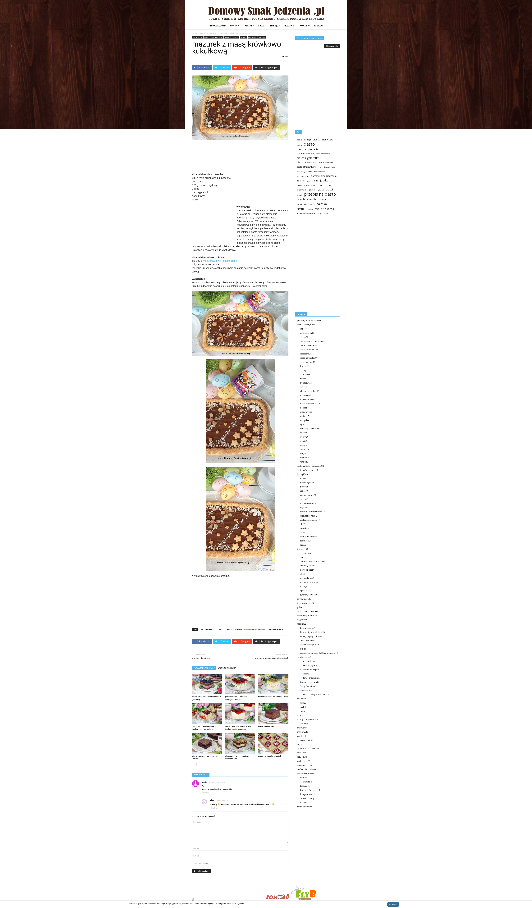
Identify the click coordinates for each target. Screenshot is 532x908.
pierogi (321, 190)
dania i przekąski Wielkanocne (317, 694)
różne (306, 374)
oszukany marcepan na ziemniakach (271, 658)
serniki (304, 449)
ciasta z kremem (309, 349)
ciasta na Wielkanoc (216, 37)
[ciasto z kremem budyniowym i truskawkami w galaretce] (240, 713)
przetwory (302, 727)
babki (303, 328)
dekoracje (302, 549)
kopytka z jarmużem (201, 658)
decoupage (305, 786)
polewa (303, 432)
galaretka (301, 180)
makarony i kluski (308, 503)
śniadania (302, 752)
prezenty (304, 802)
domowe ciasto (329, 167)
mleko (303, 648)
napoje (274, 25)
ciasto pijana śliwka (266, 726)
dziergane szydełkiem (310, 794)
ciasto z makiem (326, 162)
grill (299, 607)
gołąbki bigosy (307, 482)
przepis (299, 195)
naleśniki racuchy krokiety (312, 511)
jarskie (304, 491)
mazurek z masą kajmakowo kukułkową (250, 629)
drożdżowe (306, 382)
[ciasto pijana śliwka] (273, 713)
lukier (302, 574)
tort (317, 209)
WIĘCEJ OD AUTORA (227, 668)
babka (299, 140)
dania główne (304, 474)
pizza (300, 715)
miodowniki (306, 412)
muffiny (304, 416)
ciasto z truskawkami (306, 167)
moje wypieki (302, 190)
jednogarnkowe (308, 495)
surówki (304, 528)
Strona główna (217, 25)
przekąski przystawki (307, 719)
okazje (303, 25)
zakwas (303, 711)
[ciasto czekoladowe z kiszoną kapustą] (207, 743)
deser (320, 167)
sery (299, 744)
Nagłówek (302, 619)
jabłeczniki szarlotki (309, 391)
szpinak (310, 209)
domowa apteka (305, 599)
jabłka (324, 180)
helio (316, 181)
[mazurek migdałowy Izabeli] (273, 743)
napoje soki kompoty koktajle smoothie (319, 653)
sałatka (322, 203)
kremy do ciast (307, 569)
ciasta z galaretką (309, 345)
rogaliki (304, 441)
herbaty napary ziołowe (311, 636)
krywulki (307, 781)
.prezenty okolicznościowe (309, 320)
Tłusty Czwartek (308, 686)
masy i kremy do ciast (310, 403)
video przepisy (304, 765)
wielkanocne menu (306, 213)
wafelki (304, 461)
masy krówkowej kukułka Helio (220, 260)
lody (306, 370)
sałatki (248, 25)
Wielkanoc (262, 37)
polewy (303, 586)
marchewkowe (307, 399)
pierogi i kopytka (308, 515)
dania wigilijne (310, 665)
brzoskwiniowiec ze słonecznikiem (273, 697)
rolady (303, 445)
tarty (302, 532)
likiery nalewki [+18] (309, 644)
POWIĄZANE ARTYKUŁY (204, 668)
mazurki (243, 37)
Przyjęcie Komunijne (310, 669)
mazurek (229, 629)
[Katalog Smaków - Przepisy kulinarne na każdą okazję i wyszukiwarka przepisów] (228, 900)
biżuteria (305, 777)
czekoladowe (306, 553)
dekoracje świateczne (310, 790)
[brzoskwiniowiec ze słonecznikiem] (273, 684)
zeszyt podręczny (305, 806)
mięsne (304, 507)
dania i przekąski (311, 678)
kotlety (304, 499)
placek (329, 189)
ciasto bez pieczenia (307, 149)
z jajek (303, 590)
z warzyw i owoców (309, 594)
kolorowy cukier (307, 565)
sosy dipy (302, 756)
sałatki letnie (306, 740)
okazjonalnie (252, 37)
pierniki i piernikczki (309, 428)
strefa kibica (303, 761)
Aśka (211, 800)
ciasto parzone (307, 362)
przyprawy (302, 732)
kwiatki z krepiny (307, 798)
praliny (304, 437)
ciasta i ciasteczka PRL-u (312, 341)
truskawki (327, 208)
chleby (304, 707)
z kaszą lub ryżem (308, 536)
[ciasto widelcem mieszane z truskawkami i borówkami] (207, 713)
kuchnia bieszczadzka (307, 611)
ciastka (299, 145)
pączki (312, 204)
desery (304, 366)
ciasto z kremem (307, 162)
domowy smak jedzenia (324, 175)
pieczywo (289, 25)
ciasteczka (327, 139)
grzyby (309, 181)
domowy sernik (303, 176)
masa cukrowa (307, 578)
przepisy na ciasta (325, 199)
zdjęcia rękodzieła (306, 773)
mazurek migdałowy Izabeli (269, 756)
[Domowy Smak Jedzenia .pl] (266, 11)
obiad (261, 25)
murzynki (304, 420)
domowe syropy (308, 628)
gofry (303, 387)
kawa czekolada (307, 640)
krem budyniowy (303, 185)
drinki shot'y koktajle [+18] (312, 632)
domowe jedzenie (304, 171)
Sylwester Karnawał (309, 682)
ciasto (220, 629)
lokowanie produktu (231, 37)
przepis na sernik (306, 199)
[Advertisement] (240, 156)
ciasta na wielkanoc (207, 629)
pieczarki (312, 190)
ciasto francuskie (305, 153)
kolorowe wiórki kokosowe (312, 561)
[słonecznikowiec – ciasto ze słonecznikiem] (240, 743)
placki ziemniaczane (310, 520)
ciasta (206, 37)
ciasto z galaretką (308, 158)
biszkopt (307, 140)
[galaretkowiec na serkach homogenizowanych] (240, 684)
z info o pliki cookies (306, 769)
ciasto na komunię (323, 154)
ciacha (233, 25)
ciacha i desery (212, 33)
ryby (302, 524)
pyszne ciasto (302, 204)
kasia (204, 782)
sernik (301, 208)
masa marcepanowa (309, 582)
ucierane (305, 457)
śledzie (304, 723)
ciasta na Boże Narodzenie (310, 466)
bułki (303, 702)
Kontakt (318, 25)
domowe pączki (320, 172)
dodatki (304, 378)
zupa (320, 213)
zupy (303, 545)
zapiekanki (305, 540)
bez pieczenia (307, 333)
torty (303, 453)
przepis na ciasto (320, 194)
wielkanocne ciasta (275, 629)
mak (313, 185)
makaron (320, 185)
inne (302, 557)
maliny (328, 185)
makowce (305, 395)
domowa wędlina (305, 603)
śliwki (326, 214)
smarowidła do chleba (308, 748)
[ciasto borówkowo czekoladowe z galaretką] (207, 684)
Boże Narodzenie (309, 661)
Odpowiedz (205, 793)
